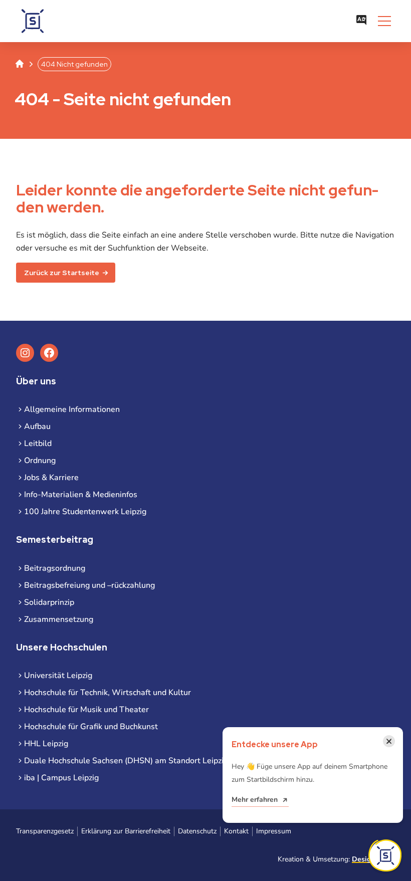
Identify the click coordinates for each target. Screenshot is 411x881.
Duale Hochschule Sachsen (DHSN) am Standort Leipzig (126, 760)
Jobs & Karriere (51, 477)
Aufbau (37, 426)
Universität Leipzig (58, 675)
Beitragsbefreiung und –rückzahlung (89, 585)
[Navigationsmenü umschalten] (384, 21)
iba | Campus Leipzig (61, 777)
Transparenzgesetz (45, 831)
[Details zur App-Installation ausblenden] (385, 855)
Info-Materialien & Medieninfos (80, 494)
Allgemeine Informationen (72, 409)
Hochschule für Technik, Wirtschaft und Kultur (107, 692)
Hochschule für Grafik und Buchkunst (91, 726)
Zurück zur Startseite (61, 272)
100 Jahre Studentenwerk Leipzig (85, 511)
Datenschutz (197, 831)
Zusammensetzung (58, 619)
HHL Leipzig (46, 743)
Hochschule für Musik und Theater (86, 709)
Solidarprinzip (49, 602)
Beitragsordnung (54, 568)
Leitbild (38, 443)
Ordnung (40, 460)
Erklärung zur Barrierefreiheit (125, 831)
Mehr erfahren (255, 799)
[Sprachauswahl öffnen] (361, 21)
